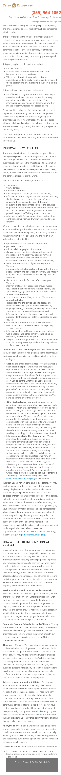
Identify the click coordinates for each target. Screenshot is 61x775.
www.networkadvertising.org (20, 478)
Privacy (26, 762)
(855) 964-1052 (46, 12)
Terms (18, 762)
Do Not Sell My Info (41, 762)
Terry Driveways (16, 25)
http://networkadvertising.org (32, 534)
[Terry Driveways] (17, 5)
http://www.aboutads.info (14, 531)
